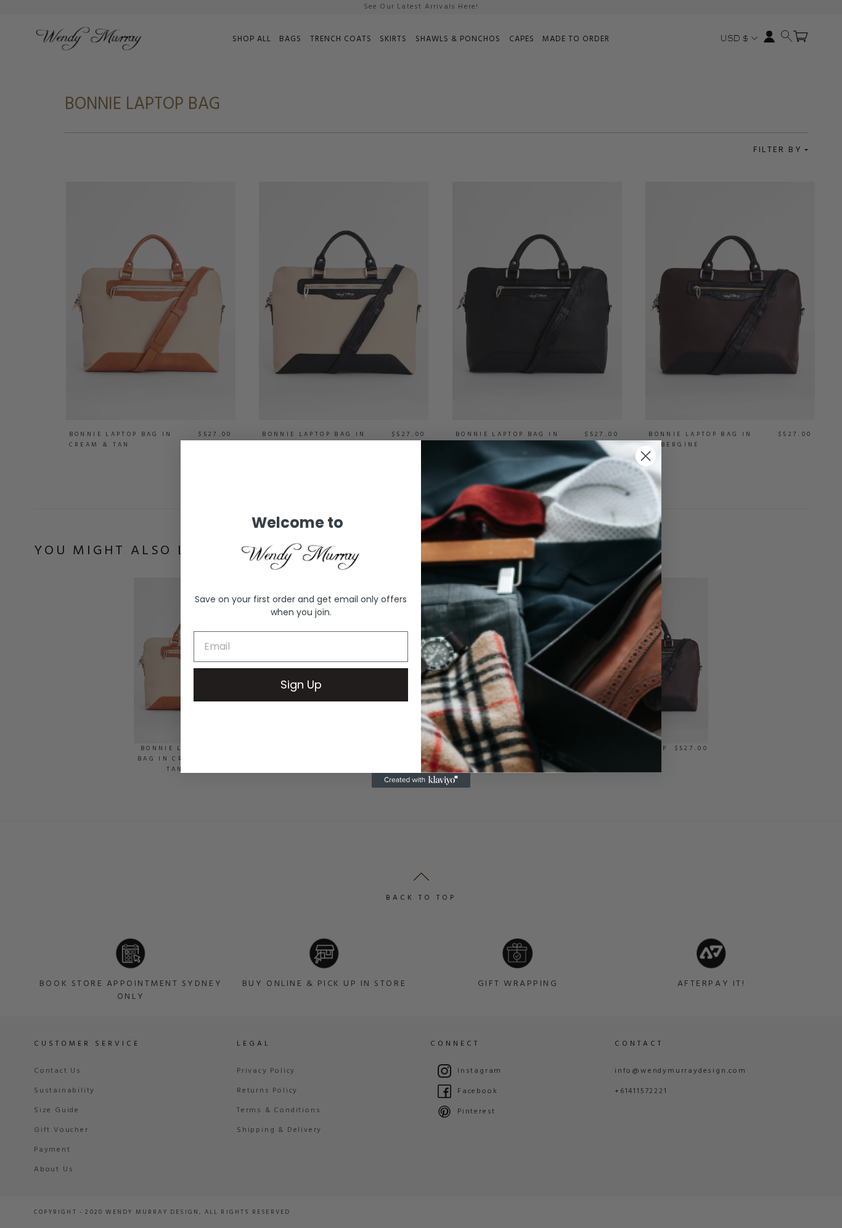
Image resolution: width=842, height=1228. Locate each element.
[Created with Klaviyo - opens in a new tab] (421, 780)
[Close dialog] (645, 456)
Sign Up (301, 684)
